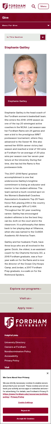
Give (5, 17)
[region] (25, 396)
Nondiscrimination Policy (18, 351)
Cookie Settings (25, 402)
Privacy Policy (12, 360)
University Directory (15, 342)
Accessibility (11, 356)
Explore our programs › (25, 288)
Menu (43, 6)
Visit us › (25, 298)
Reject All (25, 411)
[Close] (47, 373)
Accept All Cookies (25, 419)
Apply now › (25, 308)
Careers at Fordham (15, 347)
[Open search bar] (35, 6)
